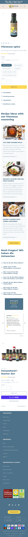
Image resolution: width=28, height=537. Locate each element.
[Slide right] (17, 40)
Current (5, 424)
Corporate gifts (6, 420)
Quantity (3, 78)
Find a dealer (6, 430)
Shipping (8, 60)
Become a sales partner (8, 446)
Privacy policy (7, 533)
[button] (3, 6)
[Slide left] (10, 40)
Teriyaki (14, 186)
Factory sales (6, 466)
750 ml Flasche (6, 68)
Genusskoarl (8, 531)
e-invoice (5, 453)
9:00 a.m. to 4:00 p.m (8, 473)
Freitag (4, 476)
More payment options (14, 401)
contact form (6, 483)
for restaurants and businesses (10, 450)
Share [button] (4, 406)
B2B (4, 443)
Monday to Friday (7, 469)
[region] (14, 323)
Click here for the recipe (9, 156)
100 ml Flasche (6, 65)
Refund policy (22, 531)
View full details (21, 406)
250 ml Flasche (18, 65)
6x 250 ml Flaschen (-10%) (9, 75)
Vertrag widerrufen (14, 512)
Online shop (6, 417)
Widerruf (5, 457)
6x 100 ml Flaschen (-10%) (9, 72)
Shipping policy (22, 533)
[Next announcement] (25, 2)
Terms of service (14, 533)
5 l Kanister (17, 68)
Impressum (5, 434)
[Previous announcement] (2, 2)
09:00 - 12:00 (6, 480)
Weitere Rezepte (14, 243)
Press (4, 427)
